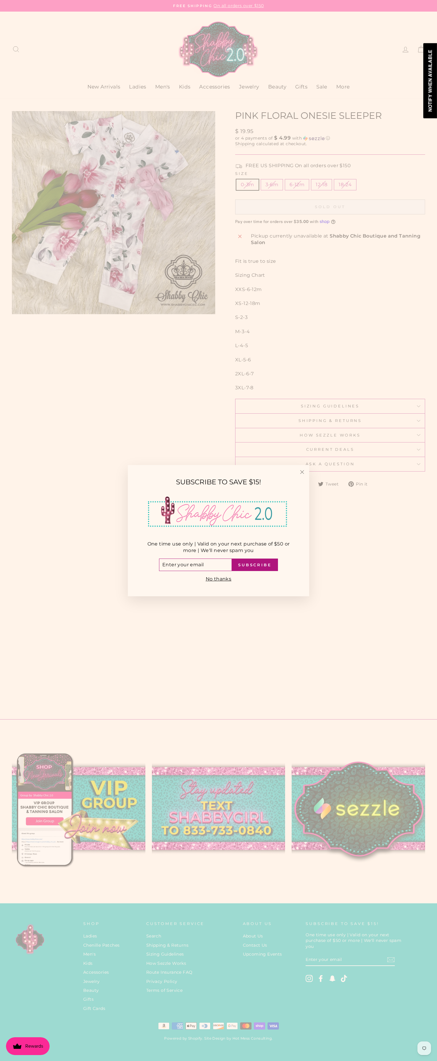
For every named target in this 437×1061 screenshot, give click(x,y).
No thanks (219, 579)
